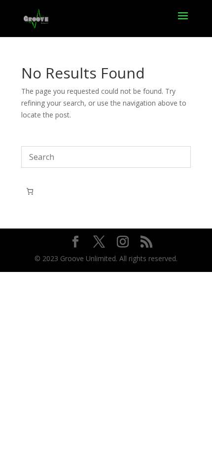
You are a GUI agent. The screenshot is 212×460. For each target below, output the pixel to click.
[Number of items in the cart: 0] (29, 191)
